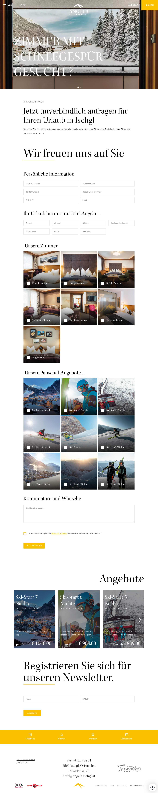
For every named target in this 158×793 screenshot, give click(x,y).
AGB (112, 786)
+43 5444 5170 (79, 771)
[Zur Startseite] (79, 6)
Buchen (150, 5)
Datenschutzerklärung (59, 533)
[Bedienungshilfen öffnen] (152, 787)
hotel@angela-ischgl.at (79, 776)
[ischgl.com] (18, 786)
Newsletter (22, 763)
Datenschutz (101, 786)
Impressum (121, 786)
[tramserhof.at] (129, 768)
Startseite (79, 786)
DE (20, 5)
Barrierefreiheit (137, 786)
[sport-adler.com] (34, 786)
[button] (8, 5)
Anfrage (133, 5)
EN (24, 5)
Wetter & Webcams (26, 759)
